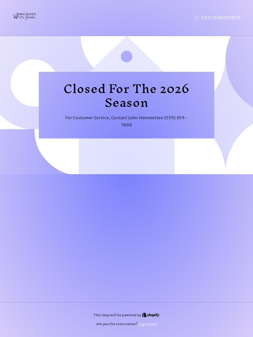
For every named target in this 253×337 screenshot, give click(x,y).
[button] (217, 17)
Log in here (147, 324)
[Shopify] (150, 315)
